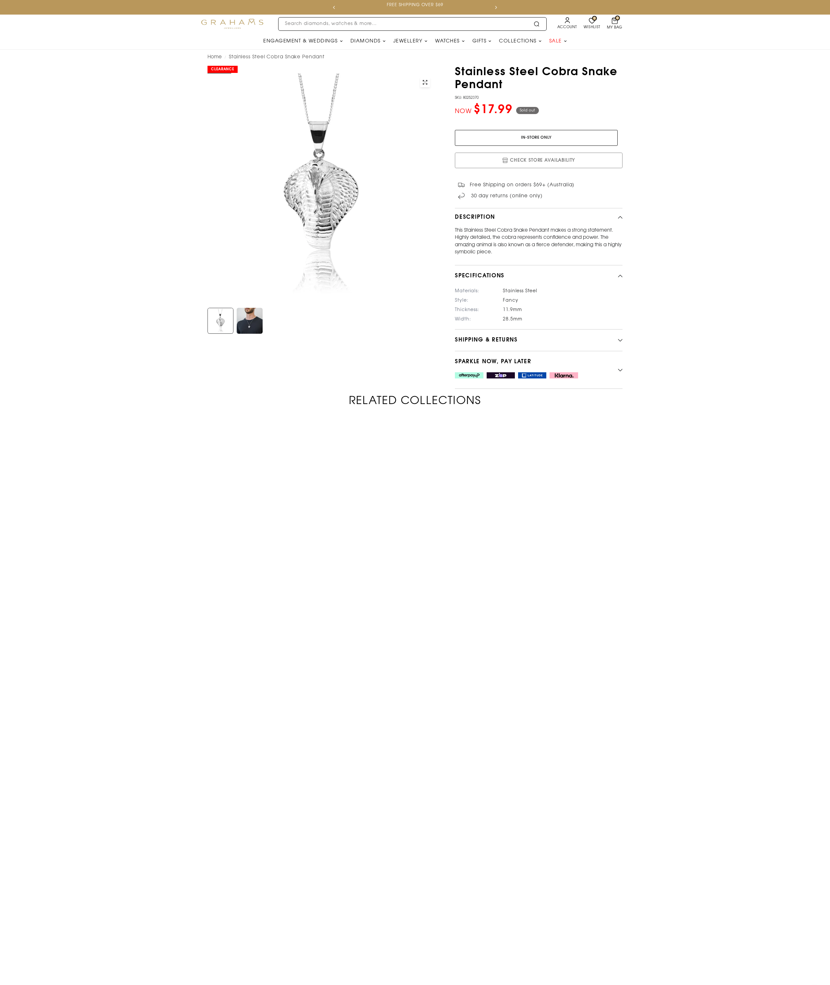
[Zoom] (425, 82)
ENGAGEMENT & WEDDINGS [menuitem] (300, 41)
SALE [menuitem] (555, 41)
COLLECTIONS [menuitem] (518, 41)
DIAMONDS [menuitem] (365, 41)
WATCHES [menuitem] (447, 41)
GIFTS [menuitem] (479, 41)
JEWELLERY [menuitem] (408, 41)
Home (215, 57)
